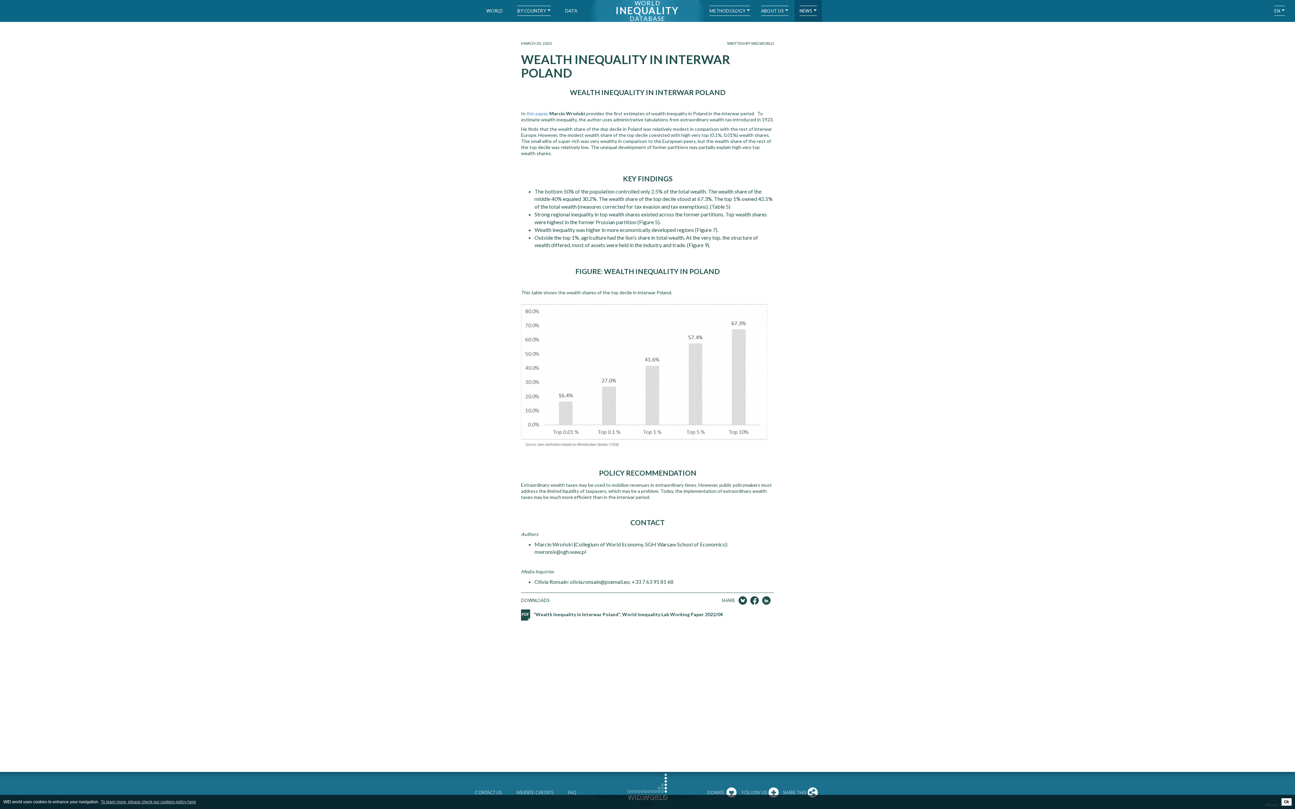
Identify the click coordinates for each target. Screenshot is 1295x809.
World (494, 10)
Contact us (488, 792)
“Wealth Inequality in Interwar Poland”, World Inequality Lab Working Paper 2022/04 (628, 614)
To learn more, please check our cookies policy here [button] (148, 802)
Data (571, 10)
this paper (536, 113)
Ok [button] (1286, 802)
